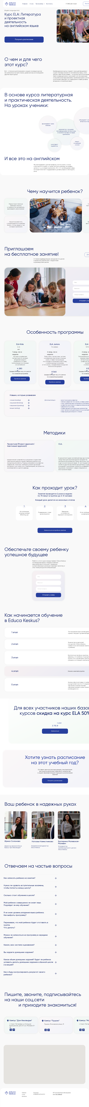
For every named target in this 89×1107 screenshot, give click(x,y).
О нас (32, 4)
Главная (25, 4)
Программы (39, 4)
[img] (10, 4)
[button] (24, 40)
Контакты (49, 4)
